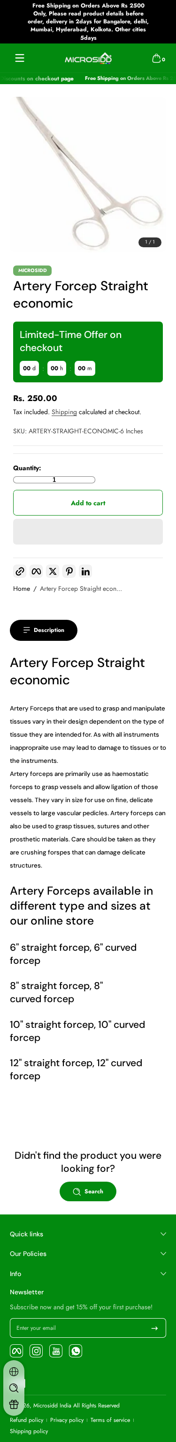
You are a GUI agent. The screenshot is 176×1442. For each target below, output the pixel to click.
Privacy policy (67, 1420)
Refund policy (26, 1420)
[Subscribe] (154, 1328)
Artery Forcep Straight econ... (81, 588)
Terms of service (110, 1420)
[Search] (14, 1388)
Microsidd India (52, 1405)
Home (21, 588)
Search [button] (93, 1191)
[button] (156, 58)
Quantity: (27, 468)
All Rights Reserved (96, 1405)
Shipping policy (29, 1431)
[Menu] (20, 58)
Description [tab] (49, 630)
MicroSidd (32, 270)
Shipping (64, 411)
